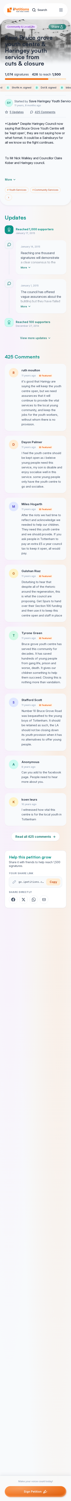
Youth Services (16, 189)
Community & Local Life (21, 26)
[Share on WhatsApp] (33, 899)
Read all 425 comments (35, 837)
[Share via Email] (44, 899)
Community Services (45, 189)
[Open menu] (61, 10)
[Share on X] (23, 899)
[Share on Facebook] (13, 899)
